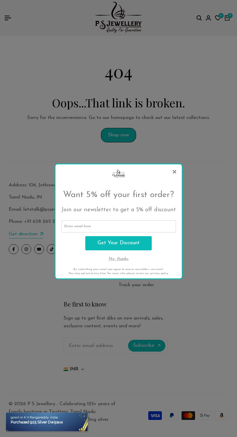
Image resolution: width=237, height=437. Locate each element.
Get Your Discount (118, 243)
